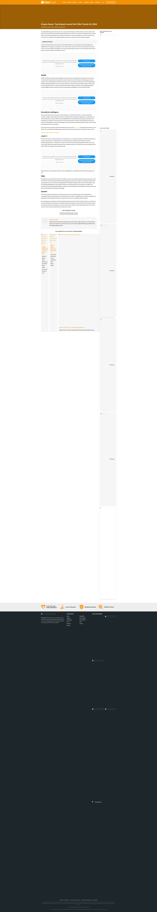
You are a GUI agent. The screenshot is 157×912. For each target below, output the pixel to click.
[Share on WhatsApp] (74, 213)
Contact (81, 623)
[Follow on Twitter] (76, 897)
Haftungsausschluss (75, 900)
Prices (68, 621)
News (64, 2)
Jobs (80, 621)
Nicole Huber (62, 27)
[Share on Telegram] (76, 213)
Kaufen (80, 2)
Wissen (74, 2)
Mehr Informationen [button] (59, 66)
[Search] (61, 2)
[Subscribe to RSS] (83, 897)
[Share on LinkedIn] (68, 213)
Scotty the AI (77, 127)
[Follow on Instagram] (74, 897)
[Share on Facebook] (60, 213)
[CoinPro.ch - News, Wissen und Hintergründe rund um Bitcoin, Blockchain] (49, 2)
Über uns (97, 2)
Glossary (69, 625)
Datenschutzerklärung (87, 900)
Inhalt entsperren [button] (86, 60)
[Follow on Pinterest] (81, 897)
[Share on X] (63, 213)
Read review (112, 176)
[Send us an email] (78, 897)
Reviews (86, 2)
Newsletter (82, 616)
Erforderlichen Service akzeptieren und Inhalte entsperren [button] (86, 65)
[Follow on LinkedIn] (85, 897)
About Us (69, 623)
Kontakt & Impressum (64, 900)
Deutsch (103, 2)
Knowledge (69, 620)
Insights (69, 2)
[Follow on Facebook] (71, 897)
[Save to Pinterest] (66, 213)
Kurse (91, 2)
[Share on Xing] (71, 213)
